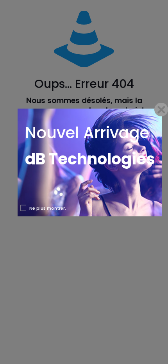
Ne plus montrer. (47, 208)
